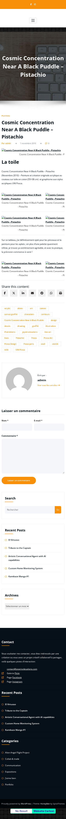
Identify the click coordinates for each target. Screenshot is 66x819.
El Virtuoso (13, 539)
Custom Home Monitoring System (25, 568)
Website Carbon (43, 811)
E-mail (38, 420)
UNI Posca (20, 350)
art (31, 308)
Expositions (10, 771)
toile (6, 350)
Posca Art (48, 338)
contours (45, 314)
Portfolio (6, 115)
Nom (5, 420)
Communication (13, 765)
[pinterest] (42, 293)
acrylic (7, 308)
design (54, 320)
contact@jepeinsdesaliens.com (22, 669)
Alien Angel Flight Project (17, 752)
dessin (7, 326)
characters (29, 314)
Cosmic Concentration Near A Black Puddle (24, 320)
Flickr (17, 673)
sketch (55, 344)
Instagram (17, 681)
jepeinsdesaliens (29, 332)
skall (43, 344)
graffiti (35, 326)
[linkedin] (23, 293)
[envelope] (32, 293)
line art (48, 332)
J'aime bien (10, 778)
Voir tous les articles (47, 385)
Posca (34, 338)
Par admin (6, 143)
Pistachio (20, 338)
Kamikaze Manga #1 (18, 576)
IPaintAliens (9, 332)
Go (57, 509)
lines (6, 338)
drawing (21, 326)
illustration (51, 326)
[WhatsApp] (51, 293)
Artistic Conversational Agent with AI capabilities (29, 717)
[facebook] (5, 293)
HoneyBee (45, 803)
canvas (43, 308)
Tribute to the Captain (19, 547)
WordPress (26, 803)
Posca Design (10, 344)
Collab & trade (12, 758)
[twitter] (13, 293)
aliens (20, 308)
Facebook (17, 677)
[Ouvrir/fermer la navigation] (33, 20)
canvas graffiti (10, 314)
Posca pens (29, 344)
